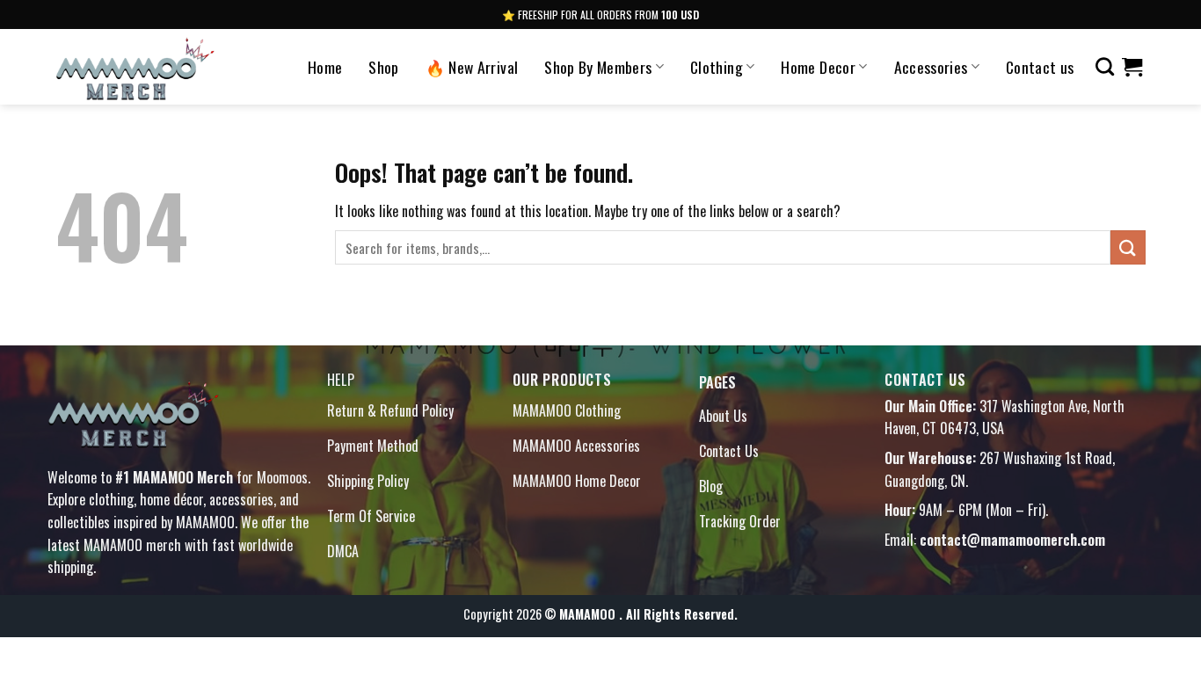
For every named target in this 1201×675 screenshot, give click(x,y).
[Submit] (1128, 247)
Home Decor (818, 66)
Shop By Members (597, 66)
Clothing (716, 66)
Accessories (931, 66)
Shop (383, 66)
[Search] (1104, 66)
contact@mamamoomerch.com (1012, 539)
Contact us (1040, 66)
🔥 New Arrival (472, 66)
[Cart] (1132, 67)
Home (325, 66)
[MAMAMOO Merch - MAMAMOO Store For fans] (159, 67)
